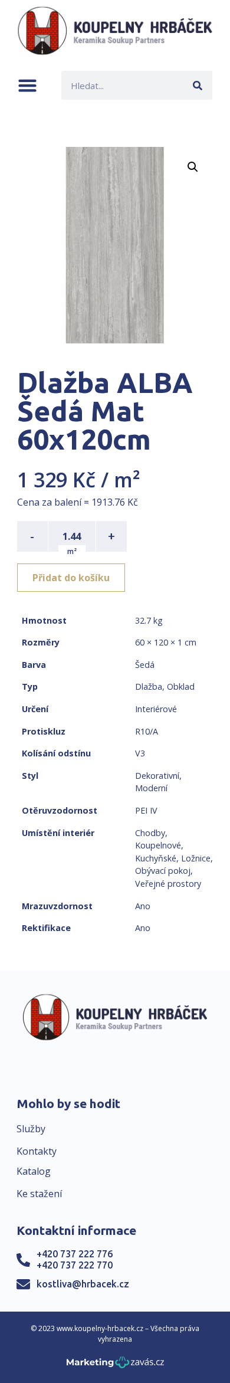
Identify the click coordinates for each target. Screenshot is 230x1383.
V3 (140, 753)
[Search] (197, 85)
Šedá (145, 664)
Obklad (181, 686)
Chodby (150, 832)
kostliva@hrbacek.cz (83, 1284)
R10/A (146, 731)
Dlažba (148, 686)
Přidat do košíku (71, 577)
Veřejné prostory (168, 883)
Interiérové (156, 709)
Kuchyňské (155, 858)
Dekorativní (157, 775)
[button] (27, 85)
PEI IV (146, 810)
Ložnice (196, 858)
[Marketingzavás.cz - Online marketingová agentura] (115, 1366)
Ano (142, 906)
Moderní (151, 788)
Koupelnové (158, 845)
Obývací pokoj (162, 870)
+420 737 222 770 (75, 1265)
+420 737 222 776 (75, 1253)
